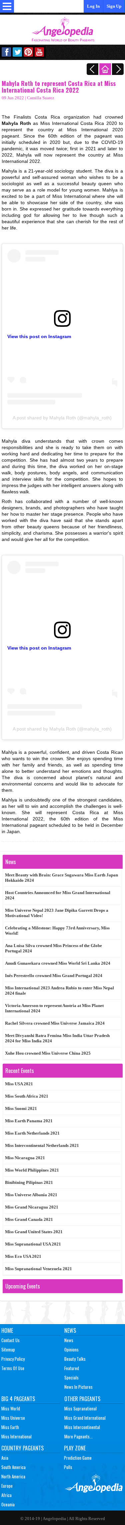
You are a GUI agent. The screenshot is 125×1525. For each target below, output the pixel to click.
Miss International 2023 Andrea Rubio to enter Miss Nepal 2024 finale (59, 990)
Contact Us (10, 1340)
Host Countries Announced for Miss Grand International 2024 (57, 895)
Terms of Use (12, 1368)
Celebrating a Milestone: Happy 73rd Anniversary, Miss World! (57, 930)
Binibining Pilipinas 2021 (29, 1182)
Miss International (16, 1436)
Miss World (10, 1408)
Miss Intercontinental (82, 1427)
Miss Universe (13, 1417)
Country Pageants (22, 1448)
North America (13, 1476)
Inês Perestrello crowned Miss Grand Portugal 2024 (53, 975)
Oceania (8, 1504)
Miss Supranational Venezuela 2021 (38, 1268)
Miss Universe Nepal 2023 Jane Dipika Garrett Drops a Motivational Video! (56, 913)
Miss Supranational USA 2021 (33, 1244)
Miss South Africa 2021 (26, 1096)
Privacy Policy (13, 1358)
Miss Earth (10, 1427)
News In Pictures (78, 1386)
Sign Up (114, 6)
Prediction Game (78, 1457)
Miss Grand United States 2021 (34, 1231)
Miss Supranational (80, 1408)
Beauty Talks (75, 1358)
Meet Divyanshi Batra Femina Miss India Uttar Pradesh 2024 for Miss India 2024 (57, 1038)
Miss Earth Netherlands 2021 (32, 1133)
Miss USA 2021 (19, 1083)
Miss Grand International (85, 1417)
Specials (71, 1377)
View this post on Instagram (39, 336)
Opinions (71, 1349)
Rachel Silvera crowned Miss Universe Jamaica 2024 (55, 1023)
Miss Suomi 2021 (21, 1108)
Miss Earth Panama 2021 (29, 1120)
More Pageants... (78, 1436)
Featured (71, 1368)
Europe (7, 1485)
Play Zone (75, 1448)
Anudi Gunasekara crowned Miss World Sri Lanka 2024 (57, 963)
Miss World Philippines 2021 (32, 1170)
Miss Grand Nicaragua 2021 (31, 1207)
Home (7, 1330)
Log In (93, 6)
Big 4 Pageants (18, 1399)
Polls (68, 1467)
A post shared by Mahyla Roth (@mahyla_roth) (62, 417)
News (70, 1330)
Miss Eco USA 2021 (23, 1256)
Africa (6, 1495)
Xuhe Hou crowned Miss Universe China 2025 (48, 1053)
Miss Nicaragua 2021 (25, 1157)
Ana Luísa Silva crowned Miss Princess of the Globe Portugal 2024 (53, 948)
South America (13, 1467)
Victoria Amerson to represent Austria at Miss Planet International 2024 (54, 1008)
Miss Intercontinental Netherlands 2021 (42, 1145)
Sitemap (8, 1349)
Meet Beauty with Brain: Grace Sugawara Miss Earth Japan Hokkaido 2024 (61, 877)
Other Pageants (82, 1399)
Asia (4, 1457)
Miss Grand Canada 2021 (29, 1219)
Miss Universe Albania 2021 (31, 1194)
